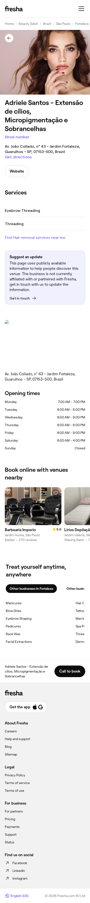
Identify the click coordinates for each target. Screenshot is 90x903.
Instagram (19, 878)
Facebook (19, 863)
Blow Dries (13, 611)
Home (9, 24)
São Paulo (63, 24)
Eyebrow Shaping (18, 618)
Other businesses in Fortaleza (31, 588)
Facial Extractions (19, 642)
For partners (14, 811)
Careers (11, 731)
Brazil (47, 24)
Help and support (17, 739)
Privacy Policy (15, 775)
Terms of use (14, 790)
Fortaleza (82, 24)
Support (11, 834)
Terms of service (17, 783)
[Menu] (81, 9)
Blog (8, 747)
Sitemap (11, 754)
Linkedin (18, 871)
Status (9, 842)
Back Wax (13, 634)
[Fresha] (14, 8)
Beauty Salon (28, 24)
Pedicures (13, 626)
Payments (12, 827)
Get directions (18, 157)
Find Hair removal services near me (35, 238)
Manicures (14, 603)
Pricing (10, 819)
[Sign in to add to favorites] (56, 493)
